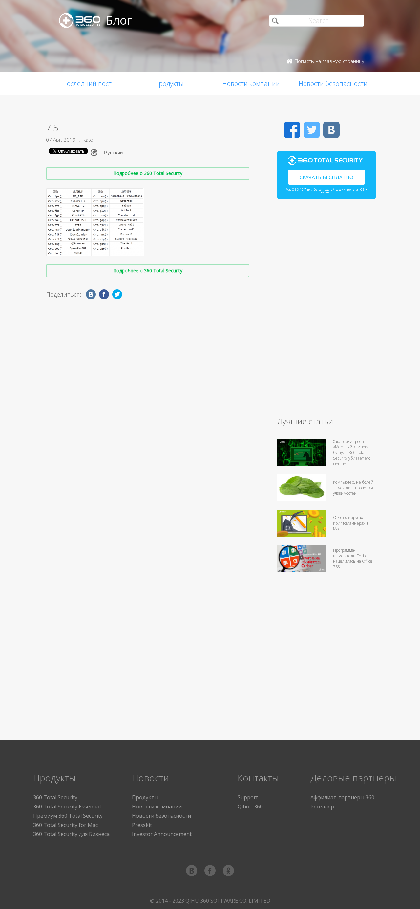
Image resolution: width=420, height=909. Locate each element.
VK (331, 130)
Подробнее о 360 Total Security (147, 173)
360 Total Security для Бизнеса (71, 834)
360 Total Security (55, 797)
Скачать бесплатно (326, 177)
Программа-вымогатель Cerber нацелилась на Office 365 (352, 558)
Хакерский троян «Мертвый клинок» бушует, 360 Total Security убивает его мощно (351, 452)
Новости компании (251, 83)
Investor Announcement (162, 834)
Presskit (142, 825)
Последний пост (87, 83)
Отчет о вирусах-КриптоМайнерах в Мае (350, 523)
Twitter (312, 130)
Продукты (169, 83)
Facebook (292, 130)
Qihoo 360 (250, 806)
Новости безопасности (333, 83)
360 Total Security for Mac (65, 825)
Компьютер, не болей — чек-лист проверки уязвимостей (353, 487)
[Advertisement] (326, 310)
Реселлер (322, 806)
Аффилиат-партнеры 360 (342, 797)
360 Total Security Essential (67, 806)
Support (248, 797)
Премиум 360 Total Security (68, 815)
